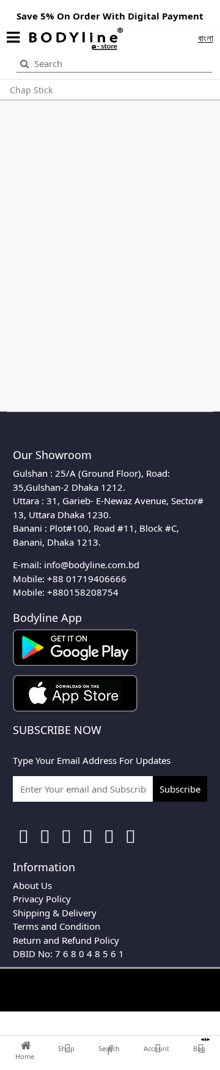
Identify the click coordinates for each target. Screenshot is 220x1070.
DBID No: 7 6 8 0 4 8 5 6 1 (68, 953)
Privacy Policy (42, 899)
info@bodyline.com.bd (91, 564)
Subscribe (180, 789)
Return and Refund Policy (66, 940)
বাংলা (205, 38)
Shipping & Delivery (55, 913)
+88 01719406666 (87, 578)
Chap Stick (31, 90)
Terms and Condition (56, 926)
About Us (32, 885)
